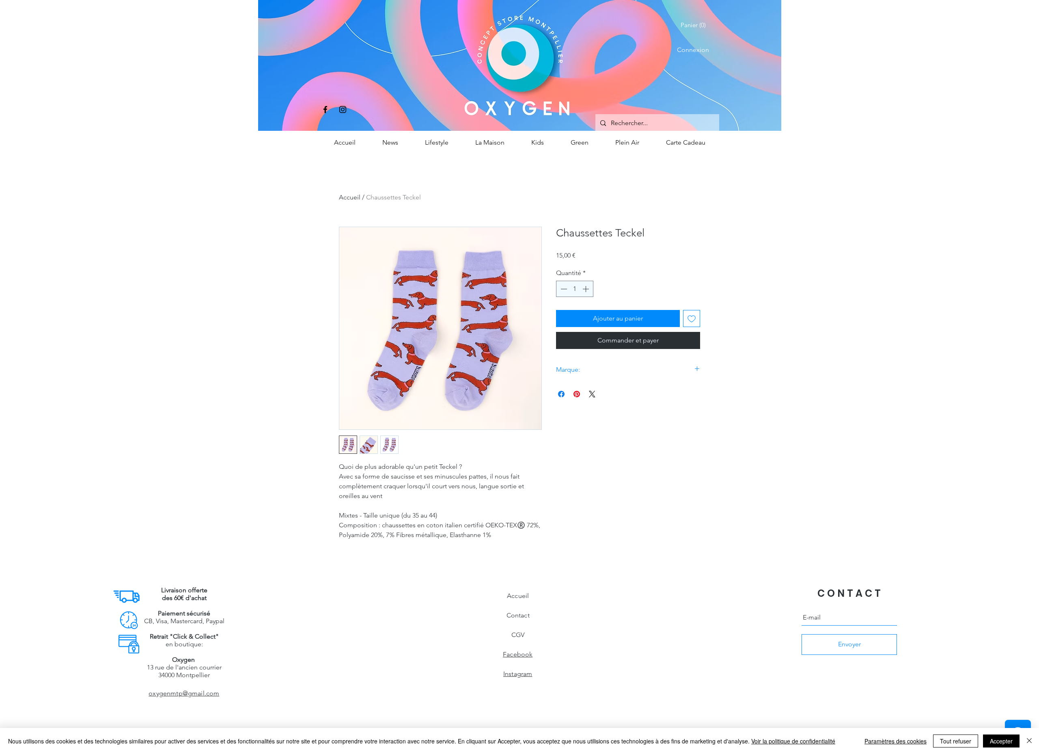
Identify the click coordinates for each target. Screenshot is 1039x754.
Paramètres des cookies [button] (895, 741)
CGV (517, 635)
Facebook (517, 654)
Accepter (1001, 741)
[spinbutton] (575, 289)
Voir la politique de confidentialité (793, 741)
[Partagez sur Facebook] (561, 394)
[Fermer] (1029, 741)
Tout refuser (955, 741)
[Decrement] (563, 289)
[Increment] (586, 289)
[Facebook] (325, 109)
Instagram (517, 674)
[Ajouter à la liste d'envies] (691, 318)
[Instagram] (342, 109)
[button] (695, 25)
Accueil (349, 197)
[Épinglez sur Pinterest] (577, 394)
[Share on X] (592, 394)
